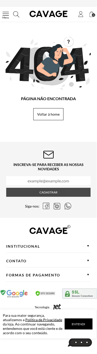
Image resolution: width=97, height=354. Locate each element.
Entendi (78, 324)
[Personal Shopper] (80, 343)
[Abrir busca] (16, 14)
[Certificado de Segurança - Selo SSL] (45, 294)
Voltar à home (48, 114)
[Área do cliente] (81, 14)
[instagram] (57, 206)
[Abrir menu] (5, 14)
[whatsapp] (68, 206)
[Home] (48, 17)
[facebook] (46, 206)
